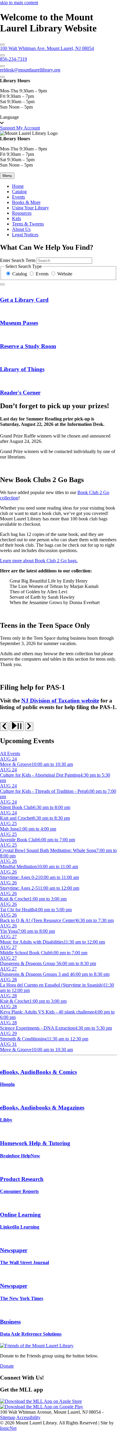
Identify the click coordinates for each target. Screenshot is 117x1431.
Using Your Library (30, 207)
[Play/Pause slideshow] (17, 726)
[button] (58, 120)
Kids (16, 218)
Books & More (26, 202)
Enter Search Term (17, 260)
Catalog (19, 191)
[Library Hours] (2, 77)
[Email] (2, 66)
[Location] (2, 44)
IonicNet (8, 1428)
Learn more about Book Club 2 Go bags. (39, 560)
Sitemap (7, 1417)
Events (18, 196)
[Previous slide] (4, 726)
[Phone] (2, 55)
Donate (7, 1365)
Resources (22, 213)
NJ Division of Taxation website (60, 700)
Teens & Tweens (28, 223)
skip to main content (19, 2)
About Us (21, 229)
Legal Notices (25, 234)
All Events (10, 753)
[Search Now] (2, 284)
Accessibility (28, 1417)
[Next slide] (29, 726)
